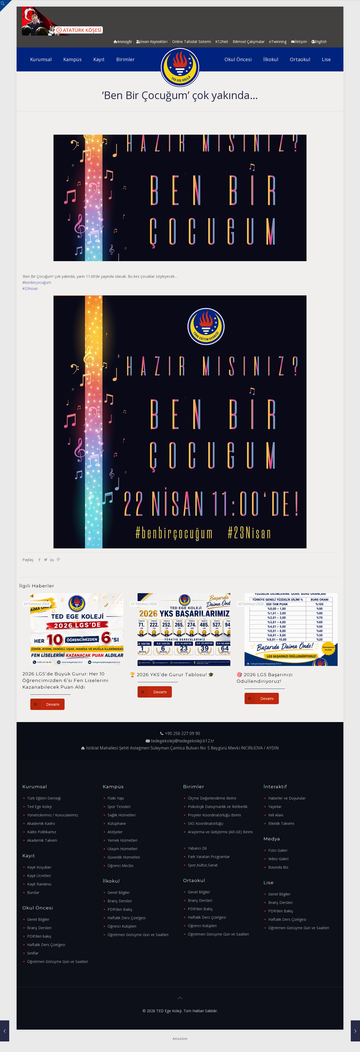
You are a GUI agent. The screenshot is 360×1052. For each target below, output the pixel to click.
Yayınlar (274, 806)
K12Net (221, 41)
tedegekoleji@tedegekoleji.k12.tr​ (182, 741)
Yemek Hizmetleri (122, 840)
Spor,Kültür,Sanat (203, 865)
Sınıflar (32, 953)
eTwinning (277, 41)
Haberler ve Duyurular (286, 798)
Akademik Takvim (42, 840)
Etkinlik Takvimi (281, 823)
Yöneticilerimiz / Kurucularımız (52, 814)
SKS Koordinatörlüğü (205, 823)
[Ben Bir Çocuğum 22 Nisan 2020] (355, 1030)
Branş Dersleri (39, 927)
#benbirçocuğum (36, 282)
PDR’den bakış (39, 936)
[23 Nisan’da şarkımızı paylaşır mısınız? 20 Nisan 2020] (4, 1030)
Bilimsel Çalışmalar (249, 41)
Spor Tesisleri (119, 806)
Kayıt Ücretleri (39, 875)
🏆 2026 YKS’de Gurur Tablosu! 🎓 (172, 674)
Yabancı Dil (197, 848)
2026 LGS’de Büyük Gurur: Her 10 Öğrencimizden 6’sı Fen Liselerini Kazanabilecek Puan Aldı (65, 680)
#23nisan (30, 288)
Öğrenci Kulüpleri (122, 926)
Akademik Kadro (41, 823)
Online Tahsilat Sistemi (191, 41)
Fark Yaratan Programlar (209, 856)
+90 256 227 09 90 (182, 733)
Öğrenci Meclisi (120, 865)
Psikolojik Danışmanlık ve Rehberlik (217, 806)
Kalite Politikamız (41, 831)
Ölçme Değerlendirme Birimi (212, 798)
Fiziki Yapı (116, 798)
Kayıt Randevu (39, 884)
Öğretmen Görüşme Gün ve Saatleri (57, 961)
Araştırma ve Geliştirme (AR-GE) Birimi (220, 831)
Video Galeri (278, 858)
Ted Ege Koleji (39, 806)
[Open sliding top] (6, 6)
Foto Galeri (277, 850)
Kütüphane (117, 823)
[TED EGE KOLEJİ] (180, 67)
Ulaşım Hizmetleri (122, 848)
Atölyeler (115, 831)
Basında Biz (278, 867)
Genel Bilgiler (38, 919)
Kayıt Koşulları (39, 867)
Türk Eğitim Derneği (44, 798)
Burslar (33, 892)
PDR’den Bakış (120, 909)
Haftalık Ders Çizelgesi (46, 944)
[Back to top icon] (180, 998)
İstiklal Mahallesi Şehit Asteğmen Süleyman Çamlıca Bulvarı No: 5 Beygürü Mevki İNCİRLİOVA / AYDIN (182, 748)
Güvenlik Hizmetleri (124, 857)
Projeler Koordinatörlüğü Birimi (214, 814)
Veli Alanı (275, 814)
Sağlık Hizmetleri (121, 814)
